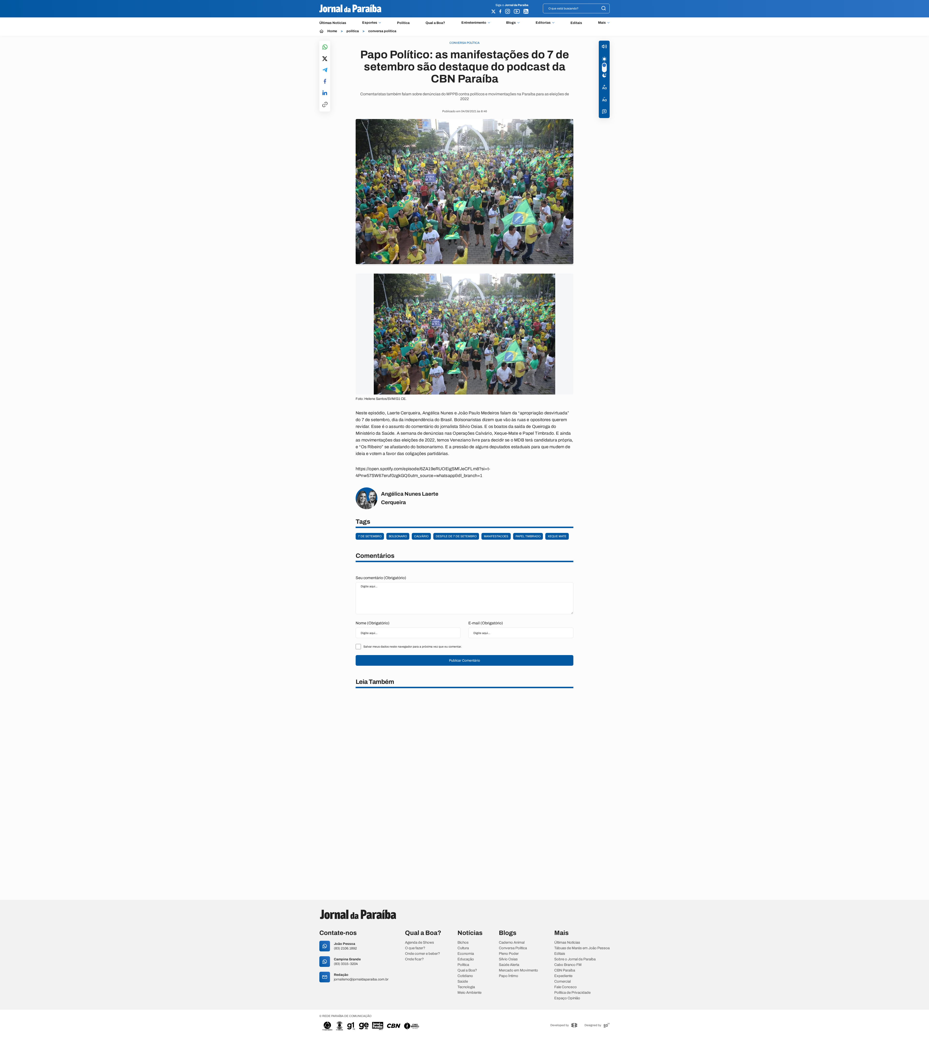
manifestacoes (496, 536)
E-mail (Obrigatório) (485, 623)
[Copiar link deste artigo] (325, 105)
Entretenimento (473, 22)
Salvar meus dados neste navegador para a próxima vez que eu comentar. (412, 646)
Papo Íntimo (508, 976)
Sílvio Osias (508, 959)
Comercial (562, 981)
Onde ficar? (414, 959)
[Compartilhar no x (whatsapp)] (324, 59)
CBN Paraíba (564, 970)
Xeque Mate (557, 536)
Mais (602, 22)
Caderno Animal (511, 942)
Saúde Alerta (509, 965)
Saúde (462, 981)
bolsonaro (398, 536)
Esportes (369, 22)
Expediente (563, 976)
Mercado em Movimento (518, 970)
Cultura (463, 948)
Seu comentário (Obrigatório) (381, 578)
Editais (576, 23)
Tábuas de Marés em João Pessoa (582, 948)
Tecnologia (466, 987)
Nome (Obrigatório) (373, 623)
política (352, 31)
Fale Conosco (565, 987)
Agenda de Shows (419, 942)
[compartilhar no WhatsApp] (325, 47)
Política (403, 23)
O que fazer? (415, 948)
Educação (465, 959)
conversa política (382, 31)
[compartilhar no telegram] (324, 70)
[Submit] (603, 8)
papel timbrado (528, 536)
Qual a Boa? (435, 23)
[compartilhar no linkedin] (324, 93)
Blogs (511, 22)
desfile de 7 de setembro (456, 536)
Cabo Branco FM (568, 965)
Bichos (463, 942)
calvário (421, 536)
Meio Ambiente (469, 992)
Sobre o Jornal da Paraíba (575, 959)
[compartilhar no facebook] (325, 81)
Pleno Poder (509, 954)
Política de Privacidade (572, 992)
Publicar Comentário (464, 660)
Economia (465, 954)
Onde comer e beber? (422, 954)
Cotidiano (465, 976)
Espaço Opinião (567, 998)
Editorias (543, 22)
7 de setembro (370, 536)
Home (332, 31)
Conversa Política (513, 948)
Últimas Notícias (332, 23)
